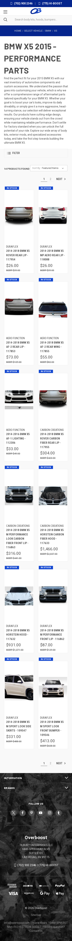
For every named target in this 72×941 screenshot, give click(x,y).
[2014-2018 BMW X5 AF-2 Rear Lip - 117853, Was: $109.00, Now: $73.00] (19, 308)
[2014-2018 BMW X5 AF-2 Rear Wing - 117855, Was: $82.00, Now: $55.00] (53, 308)
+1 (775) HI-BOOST (29, 926)
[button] (36, 153)
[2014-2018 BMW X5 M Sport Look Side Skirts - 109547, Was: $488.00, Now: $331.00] (19, 687)
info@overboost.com (17, 922)
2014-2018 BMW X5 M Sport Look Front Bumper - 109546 (52, 728)
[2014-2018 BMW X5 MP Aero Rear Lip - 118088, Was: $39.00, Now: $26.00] (53, 216)
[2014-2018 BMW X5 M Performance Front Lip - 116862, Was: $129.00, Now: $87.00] (53, 596)
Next (59, 179)
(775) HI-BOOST (51, 3)
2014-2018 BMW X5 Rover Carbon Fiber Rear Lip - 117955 (52, 440)
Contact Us (36, 930)
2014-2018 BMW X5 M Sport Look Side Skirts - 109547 (18, 726)
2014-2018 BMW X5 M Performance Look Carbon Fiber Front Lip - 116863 (18, 538)
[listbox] (53, 168)
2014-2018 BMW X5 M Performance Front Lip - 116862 (52, 635)
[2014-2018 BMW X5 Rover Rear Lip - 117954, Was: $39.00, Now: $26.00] (19, 216)
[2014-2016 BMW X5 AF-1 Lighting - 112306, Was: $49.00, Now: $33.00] (19, 399)
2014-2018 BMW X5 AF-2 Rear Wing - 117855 (52, 347)
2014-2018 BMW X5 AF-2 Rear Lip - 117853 (18, 347)
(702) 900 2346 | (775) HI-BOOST (38, 865)
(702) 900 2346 (22, 3)
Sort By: (36, 168)
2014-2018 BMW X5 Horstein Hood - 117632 (18, 635)
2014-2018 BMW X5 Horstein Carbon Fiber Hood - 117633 (52, 536)
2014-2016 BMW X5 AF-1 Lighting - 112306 (18, 438)
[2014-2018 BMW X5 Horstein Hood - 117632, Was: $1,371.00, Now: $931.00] (19, 596)
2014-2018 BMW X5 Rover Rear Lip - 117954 (18, 255)
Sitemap (36, 914)
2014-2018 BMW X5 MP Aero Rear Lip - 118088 (52, 255)
